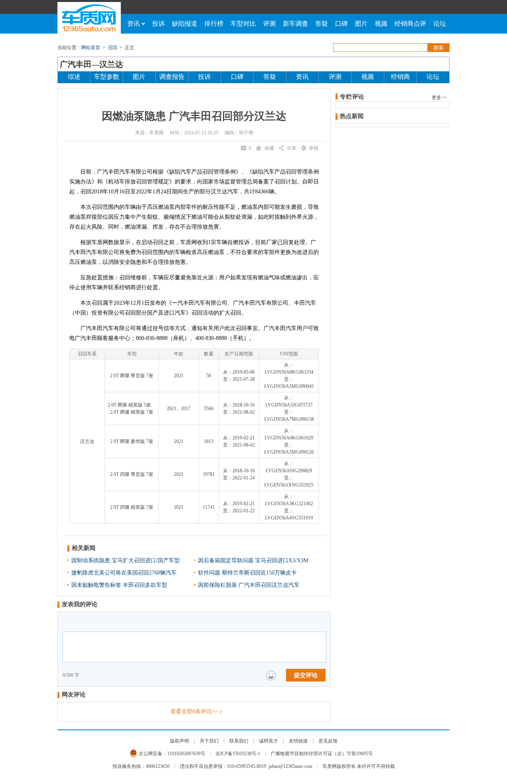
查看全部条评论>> (194, 711)
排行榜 (213, 23)
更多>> (439, 97)
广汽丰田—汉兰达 (91, 64)
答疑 (321, 23)
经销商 (400, 76)
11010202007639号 (186, 753)
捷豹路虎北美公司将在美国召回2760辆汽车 (124, 573)
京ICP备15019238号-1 (237, 753)
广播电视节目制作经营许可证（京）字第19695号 (322, 753)
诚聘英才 (268, 741)
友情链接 (298, 741)
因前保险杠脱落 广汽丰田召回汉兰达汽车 (248, 585)
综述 (74, 76)
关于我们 (209, 741)
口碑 (341, 23)
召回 (112, 47)
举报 (313, 148)
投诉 (158, 23)
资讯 (133, 23)
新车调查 (295, 23)
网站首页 (90, 47)
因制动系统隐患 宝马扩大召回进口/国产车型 (125, 560)
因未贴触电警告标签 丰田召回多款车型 (119, 585)
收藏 (269, 148)
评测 (269, 23)
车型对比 (243, 23)
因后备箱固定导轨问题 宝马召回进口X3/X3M (253, 560)
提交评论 (306, 675)
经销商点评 (410, 23)
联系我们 (238, 741)
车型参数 (106, 76)
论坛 (439, 23)
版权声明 (179, 741)
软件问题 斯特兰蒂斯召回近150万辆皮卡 (247, 573)
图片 (361, 23)
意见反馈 (327, 741)
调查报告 (172, 76)
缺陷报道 (184, 23)
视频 (381, 23)
